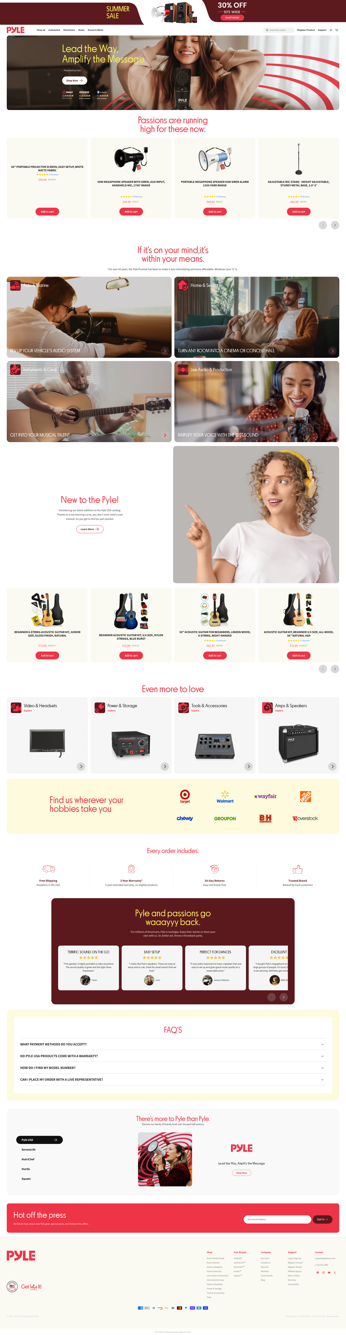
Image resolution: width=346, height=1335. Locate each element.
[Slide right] (335, 225)
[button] (54, 30)
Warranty (292, 1280)
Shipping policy (333, 1316)
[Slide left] (323, 225)
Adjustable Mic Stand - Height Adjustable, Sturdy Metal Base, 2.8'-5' (299, 183)
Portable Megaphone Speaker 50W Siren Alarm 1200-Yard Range (215, 183)
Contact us (265, 1262)
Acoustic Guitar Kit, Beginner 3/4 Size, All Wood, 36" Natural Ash (299, 633)
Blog (263, 1280)
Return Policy (294, 1275)
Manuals (265, 1267)
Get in (320, 1219)
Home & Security (214, 1271)
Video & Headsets (214, 1284)
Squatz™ (238, 1275)
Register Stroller (295, 1267)
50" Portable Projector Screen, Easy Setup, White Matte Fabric (47, 168)
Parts (209, 1297)
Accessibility (293, 1284)
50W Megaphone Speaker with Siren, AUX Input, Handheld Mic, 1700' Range (131, 183)
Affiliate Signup (295, 1271)
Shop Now (72, 80)
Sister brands (267, 1275)
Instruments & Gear (215, 1280)
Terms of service (318, 1316)
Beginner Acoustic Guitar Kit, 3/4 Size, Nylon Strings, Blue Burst (131, 636)
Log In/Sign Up (294, 1258)
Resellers (265, 1271)
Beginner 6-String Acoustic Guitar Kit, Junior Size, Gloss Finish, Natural (47, 633)
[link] (88, 968)
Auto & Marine (213, 1262)
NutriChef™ (239, 1267)
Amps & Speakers (214, 1267)
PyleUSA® (238, 1258)
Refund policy (291, 1316)
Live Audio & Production (218, 1275)
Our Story (265, 1258)
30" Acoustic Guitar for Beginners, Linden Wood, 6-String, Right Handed (215, 633)
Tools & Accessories (215, 1292)
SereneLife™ (240, 1262)
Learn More (87, 529)
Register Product (295, 1262)
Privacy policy (304, 1316)
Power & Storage (214, 1288)
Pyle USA (17, 1316)
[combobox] (274, 30)
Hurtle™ (238, 1271)
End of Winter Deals (215, 1258)
